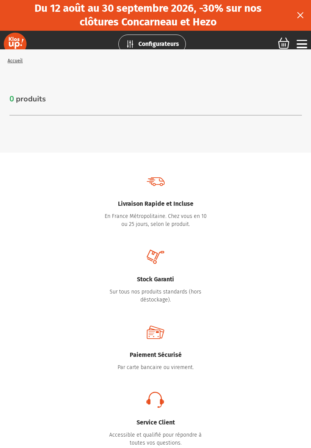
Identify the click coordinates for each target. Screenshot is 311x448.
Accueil (15, 60)
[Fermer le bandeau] (300, 15)
